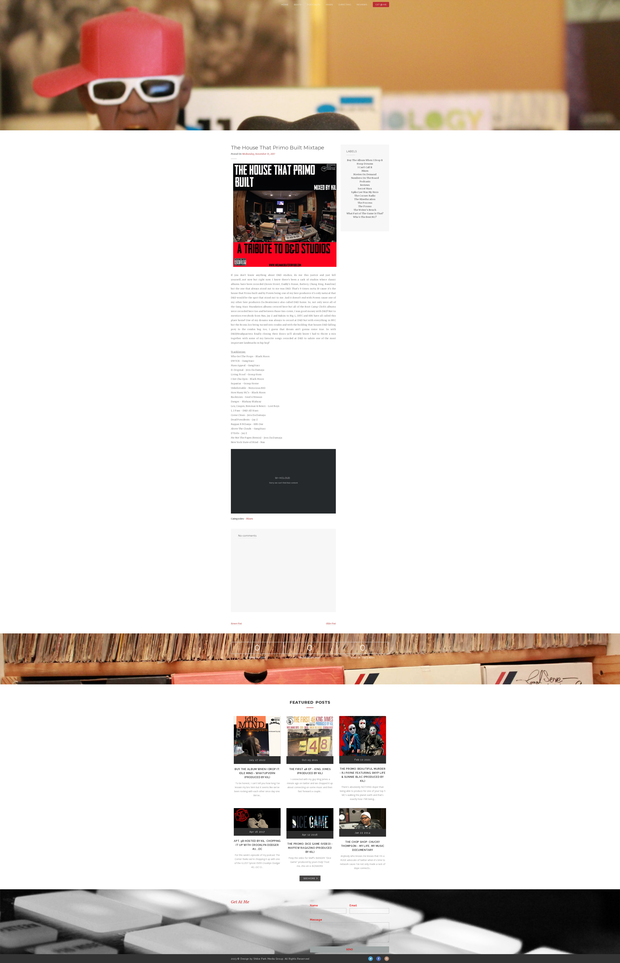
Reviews (362, 4)
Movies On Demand (364, 174)
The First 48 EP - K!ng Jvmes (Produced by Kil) (310, 771)
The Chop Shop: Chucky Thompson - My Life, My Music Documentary (362, 846)
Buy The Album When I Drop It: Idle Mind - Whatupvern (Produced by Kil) (257, 773)
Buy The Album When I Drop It (365, 160)
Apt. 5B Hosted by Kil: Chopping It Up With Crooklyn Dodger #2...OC (257, 845)
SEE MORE (309, 878)
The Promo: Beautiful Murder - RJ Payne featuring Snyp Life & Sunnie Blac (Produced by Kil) (363, 774)
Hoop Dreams (365, 163)
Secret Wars (365, 188)
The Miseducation (364, 199)
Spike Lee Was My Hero (364, 192)
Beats (298, 4)
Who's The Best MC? (365, 217)
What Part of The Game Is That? (364, 213)
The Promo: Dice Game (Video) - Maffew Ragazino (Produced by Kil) (310, 847)
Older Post (331, 623)
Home (285, 4)
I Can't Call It (365, 167)
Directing (345, 4)
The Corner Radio (364, 195)
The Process (365, 202)
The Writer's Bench (365, 209)
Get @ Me (381, 4)
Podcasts (313, 4)
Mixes (329, 4)
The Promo (365, 206)
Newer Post (236, 623)
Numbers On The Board (365, 177)
